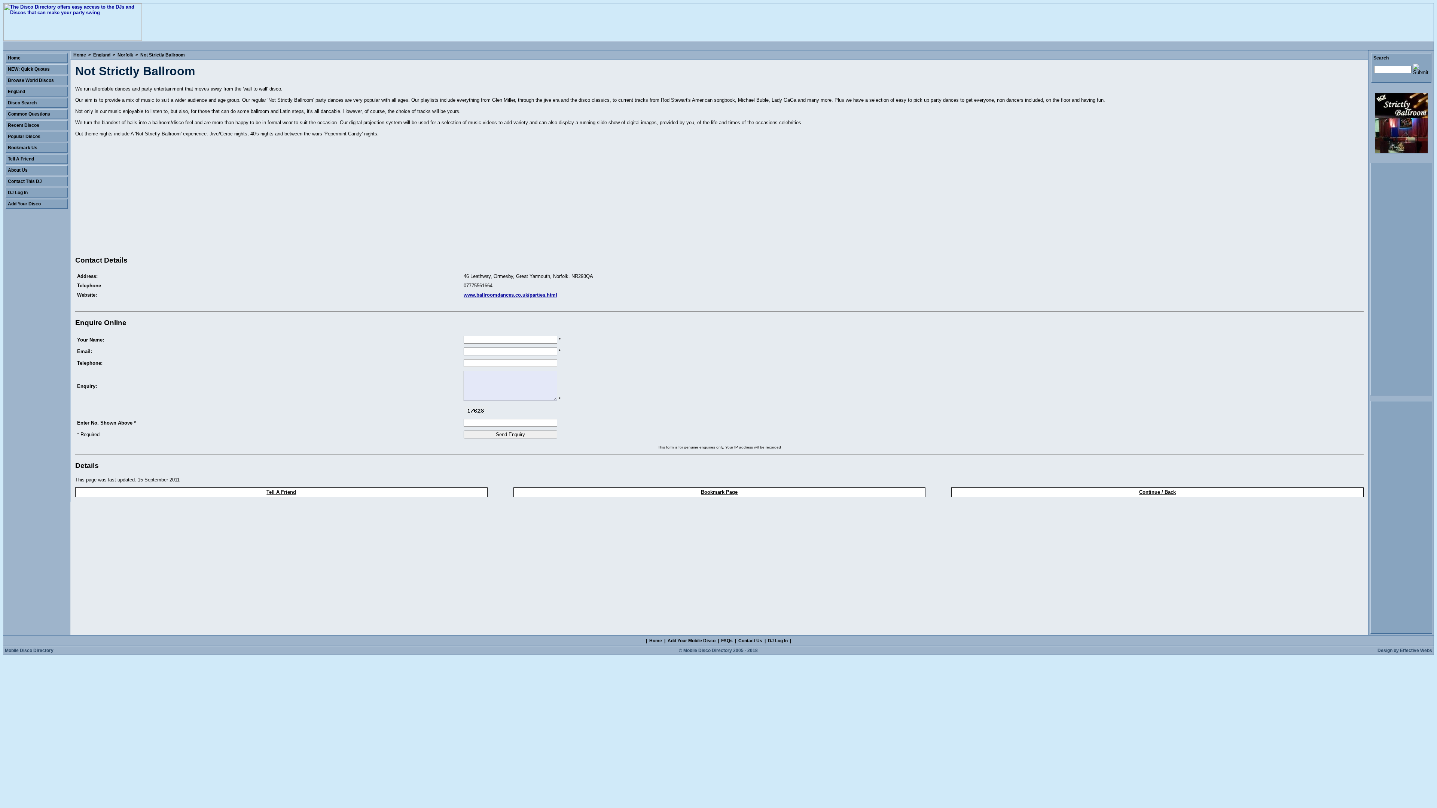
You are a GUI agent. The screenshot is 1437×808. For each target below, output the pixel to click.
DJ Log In (18, 192)
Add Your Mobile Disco (692, 640)
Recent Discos (23, 125)
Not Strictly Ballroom (162, 55)
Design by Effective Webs (1404, 650)
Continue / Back (1157, 492)
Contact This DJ (25, 181)
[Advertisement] (138, 194)
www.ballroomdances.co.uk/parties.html (510, 295)
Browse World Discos (31, 80)
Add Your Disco (24, 203)
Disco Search (22, 102)
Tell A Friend (281, 492)
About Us (18, 170)
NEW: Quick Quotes (29, 69)
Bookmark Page (719, 492)
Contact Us (750, 640)
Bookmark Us (22, 147)
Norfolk (125, 55)
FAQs (727, 640)
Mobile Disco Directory (29, 650)
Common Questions (29, 114)
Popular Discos (24, 136)
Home (79, 55)
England (101, 55)
